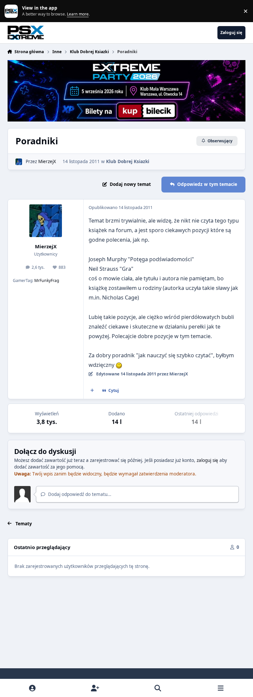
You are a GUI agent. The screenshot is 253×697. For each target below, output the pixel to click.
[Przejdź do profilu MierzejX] (18, 161)
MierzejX (47, 161)
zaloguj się (207, 460)
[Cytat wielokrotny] (92, 391)
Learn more (12, 11)
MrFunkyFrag (46, 280)
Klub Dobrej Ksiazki (127, 161)
